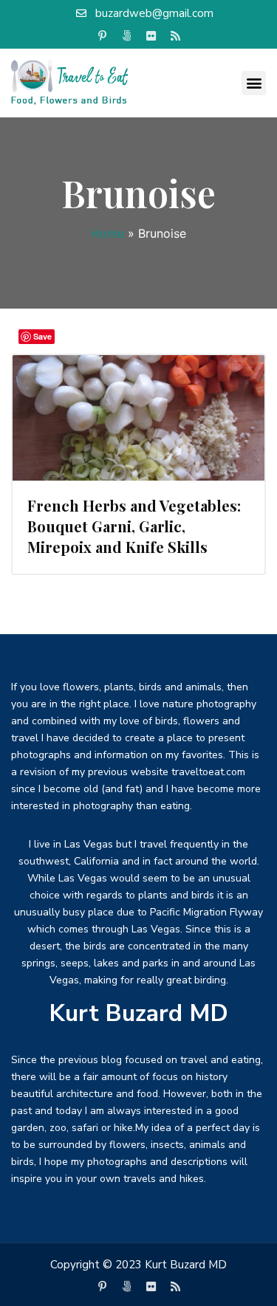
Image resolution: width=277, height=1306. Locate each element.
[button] (254, 83)
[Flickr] (150, 36)
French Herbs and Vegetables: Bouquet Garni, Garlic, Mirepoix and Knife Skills (134, 526)
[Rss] (175, 36)
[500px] (126, 36)
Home (107, 233)
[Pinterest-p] (102, 36)
